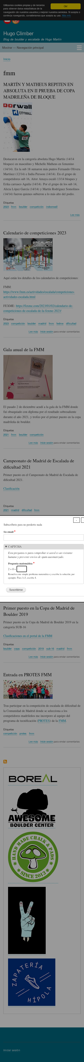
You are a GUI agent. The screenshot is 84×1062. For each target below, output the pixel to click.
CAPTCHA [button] (15, 547)
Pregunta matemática (20, 563)
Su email (8, 532)
